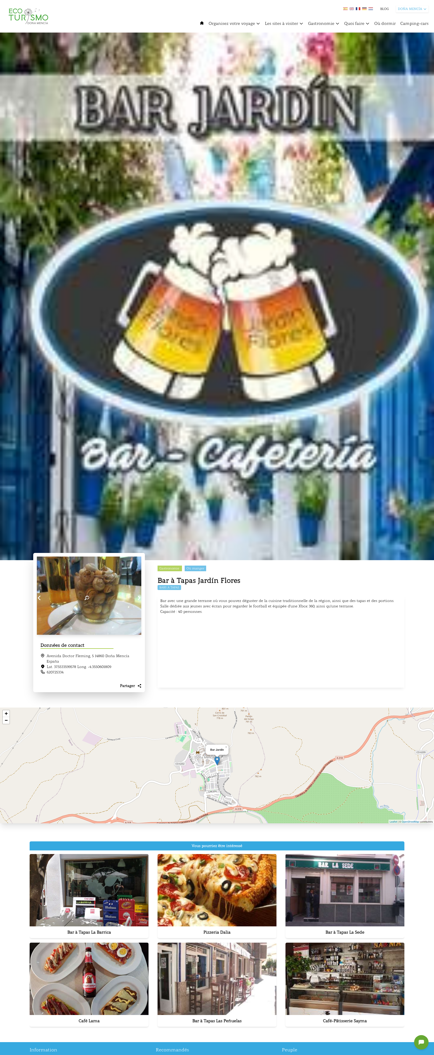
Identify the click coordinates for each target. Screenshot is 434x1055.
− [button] (6, 720)
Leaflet (393, 821)
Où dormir (385, 23)
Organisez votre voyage (232, 23)
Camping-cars (414, 23)
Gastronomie (321, 23)
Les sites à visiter (281, 23)
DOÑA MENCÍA (410, 9)
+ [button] (6, 713)
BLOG (384, 9)
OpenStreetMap (410, 821)
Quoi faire (354, 23)
